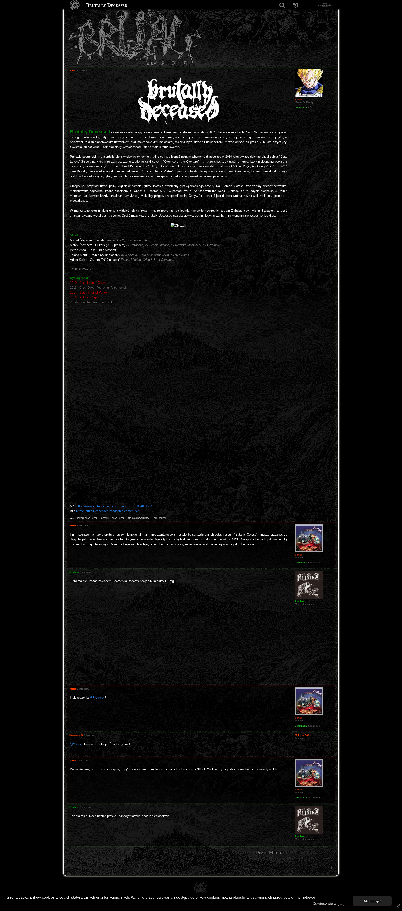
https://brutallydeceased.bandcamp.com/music (107, 511)
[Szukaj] (282, 5)
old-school (160, 517)
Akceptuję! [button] (372, 901)
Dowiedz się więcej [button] (328, 904)
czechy (105, 517)
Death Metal (268, 852)
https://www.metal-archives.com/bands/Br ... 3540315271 (115, 506)
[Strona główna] (75, 5)
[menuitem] (331, 867)
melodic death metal (139, 517)
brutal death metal (87, 517)
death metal (118, 517)
